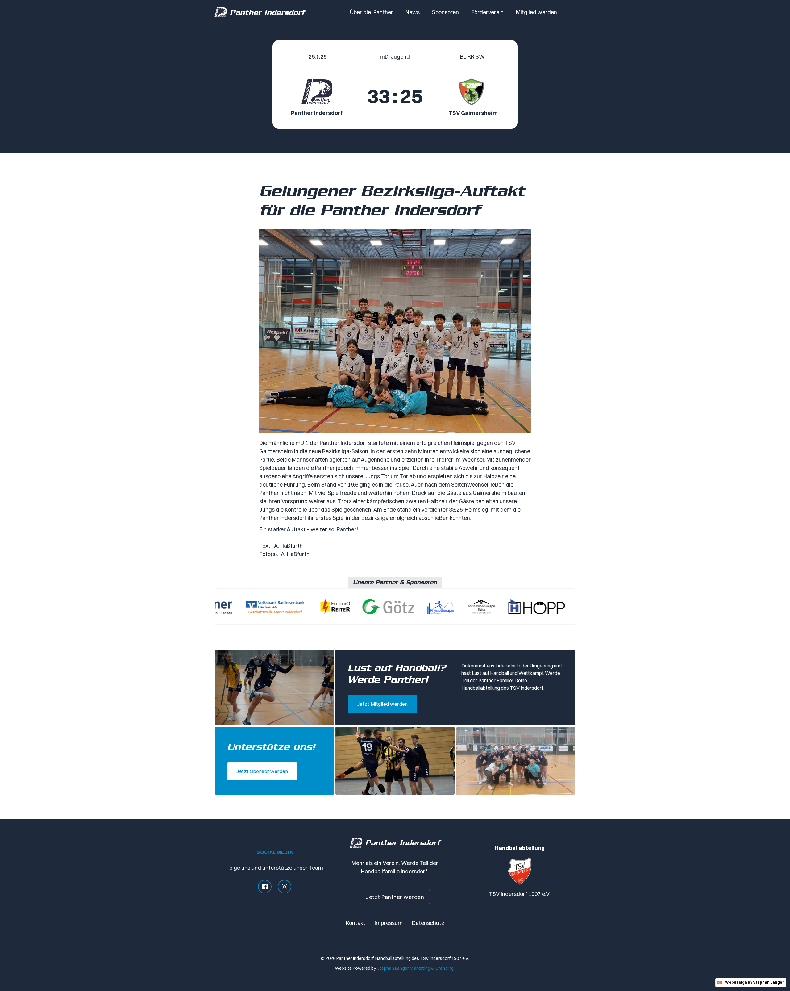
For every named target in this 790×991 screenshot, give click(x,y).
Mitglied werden (536, 12)
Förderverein (487, 12)
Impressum (389, 922)
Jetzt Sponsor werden (262, 771)
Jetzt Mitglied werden (382, 704)
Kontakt (355, 922)
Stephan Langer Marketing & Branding (415, 968)
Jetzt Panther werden (395, 897)
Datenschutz (428, 922)
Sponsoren (445, 12)
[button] (371, 12)
